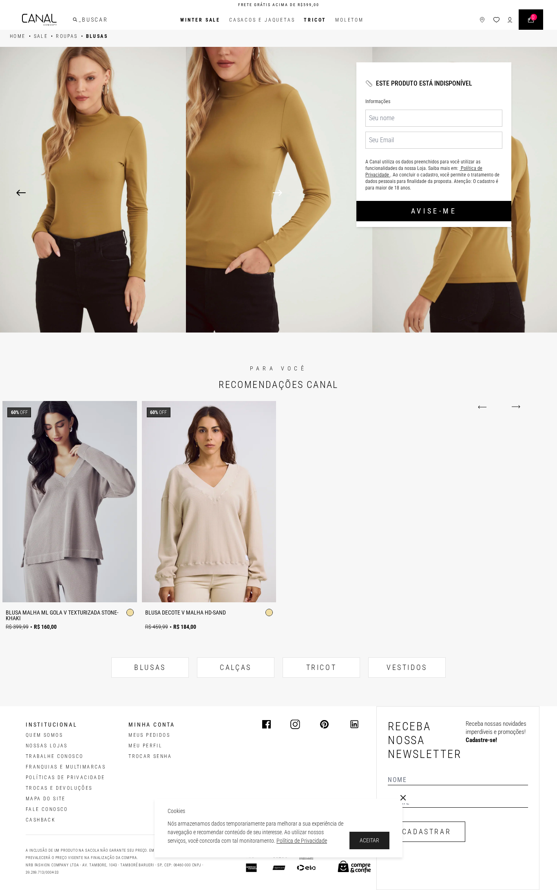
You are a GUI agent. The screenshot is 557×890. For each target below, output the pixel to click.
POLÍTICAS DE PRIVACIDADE (65, 777)
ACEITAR (369, 840)
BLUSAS (150, 667)
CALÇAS (236, 667)
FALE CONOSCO (47, 809)
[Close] (403, 798)
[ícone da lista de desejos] (496, 19)
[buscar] (75, 20)
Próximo (514, 407)
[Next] (407, 192)
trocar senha (150, 756)
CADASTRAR (426, 831)
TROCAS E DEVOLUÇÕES (59, 788)
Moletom (349, 20)
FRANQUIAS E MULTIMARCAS (66, 767)
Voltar (484, 407)
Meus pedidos (149, 735)
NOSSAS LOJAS (47, 746)
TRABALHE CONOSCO (54, 756)
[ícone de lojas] (482, 20)
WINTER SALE (200, 20)
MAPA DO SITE (46, 799)
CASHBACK (40, 820)
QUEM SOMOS (44, 735)
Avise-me (434, 211)
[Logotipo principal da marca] (39, 20)
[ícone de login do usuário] (510, 19)
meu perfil (145, 746)
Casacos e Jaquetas (262, 20)
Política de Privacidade (301, 840)
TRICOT (315, 20)
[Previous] (21, 192)
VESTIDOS (407, 667)
